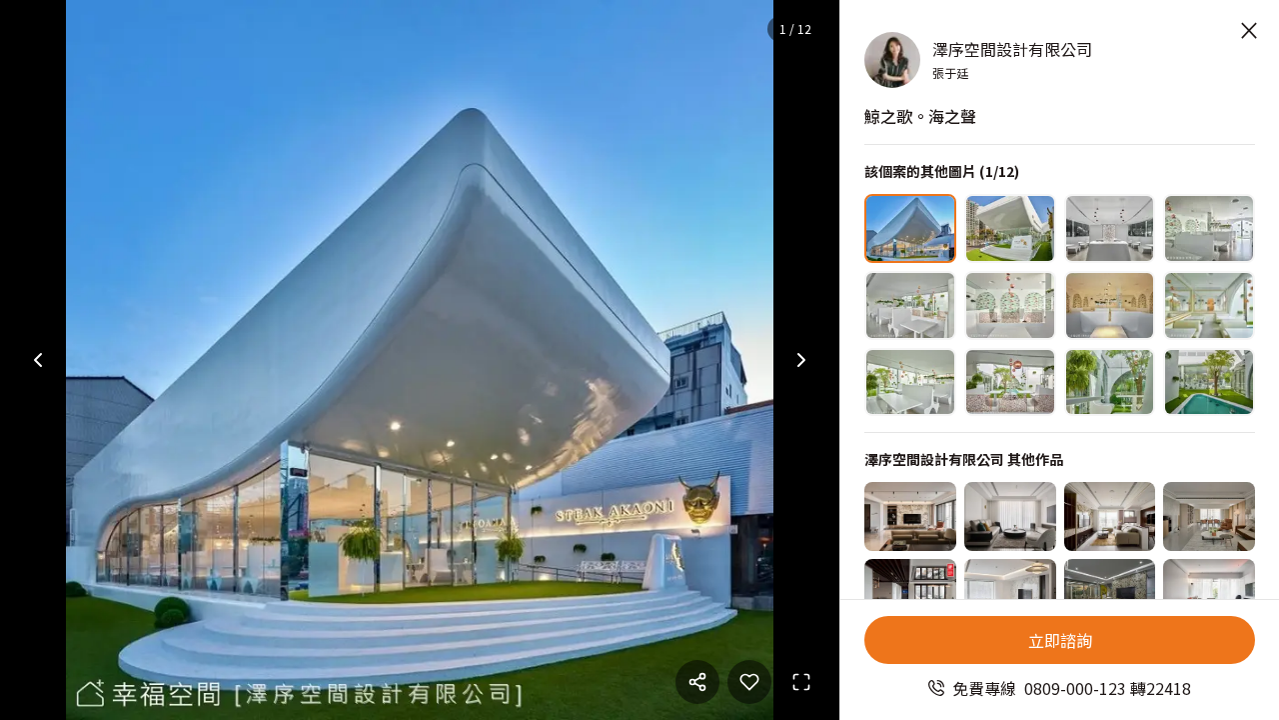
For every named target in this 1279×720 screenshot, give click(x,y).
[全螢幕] (801, 682)
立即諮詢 (1060, 640)
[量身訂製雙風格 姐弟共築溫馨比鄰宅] (1010, 516)
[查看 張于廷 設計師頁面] (892, 60)
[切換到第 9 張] (910, 382)
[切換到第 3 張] (1110, 228)
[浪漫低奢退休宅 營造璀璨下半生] (1110, 516)
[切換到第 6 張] (1010, 305)
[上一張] (38, 360)
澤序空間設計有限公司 (1012, 49)
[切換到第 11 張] (1110, 382)
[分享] (697, 682)
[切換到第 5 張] (910, 305)
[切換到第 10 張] (1010, 382)
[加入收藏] (749, 682)
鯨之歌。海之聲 (920, 116)
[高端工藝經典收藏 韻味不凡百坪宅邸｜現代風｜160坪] (1209, 516)
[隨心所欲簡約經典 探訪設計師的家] (1209, 593)
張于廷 (950, 72)
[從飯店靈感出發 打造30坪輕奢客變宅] (910, 516)
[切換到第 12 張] (1209, 382)
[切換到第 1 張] (910, 228)
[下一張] (801, 360)
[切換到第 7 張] (1110, 305)
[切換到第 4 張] (1209, 228)
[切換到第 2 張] (1010, 228)
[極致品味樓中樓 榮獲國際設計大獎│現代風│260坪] (910, 593)
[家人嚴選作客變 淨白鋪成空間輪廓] (1010, 593)
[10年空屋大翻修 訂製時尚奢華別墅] (1110, 593)
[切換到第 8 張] (1209, 305)
